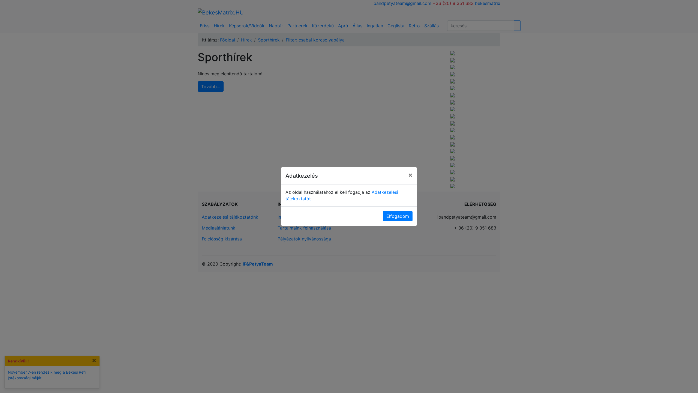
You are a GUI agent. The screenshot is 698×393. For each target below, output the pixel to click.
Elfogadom (397, 216)
